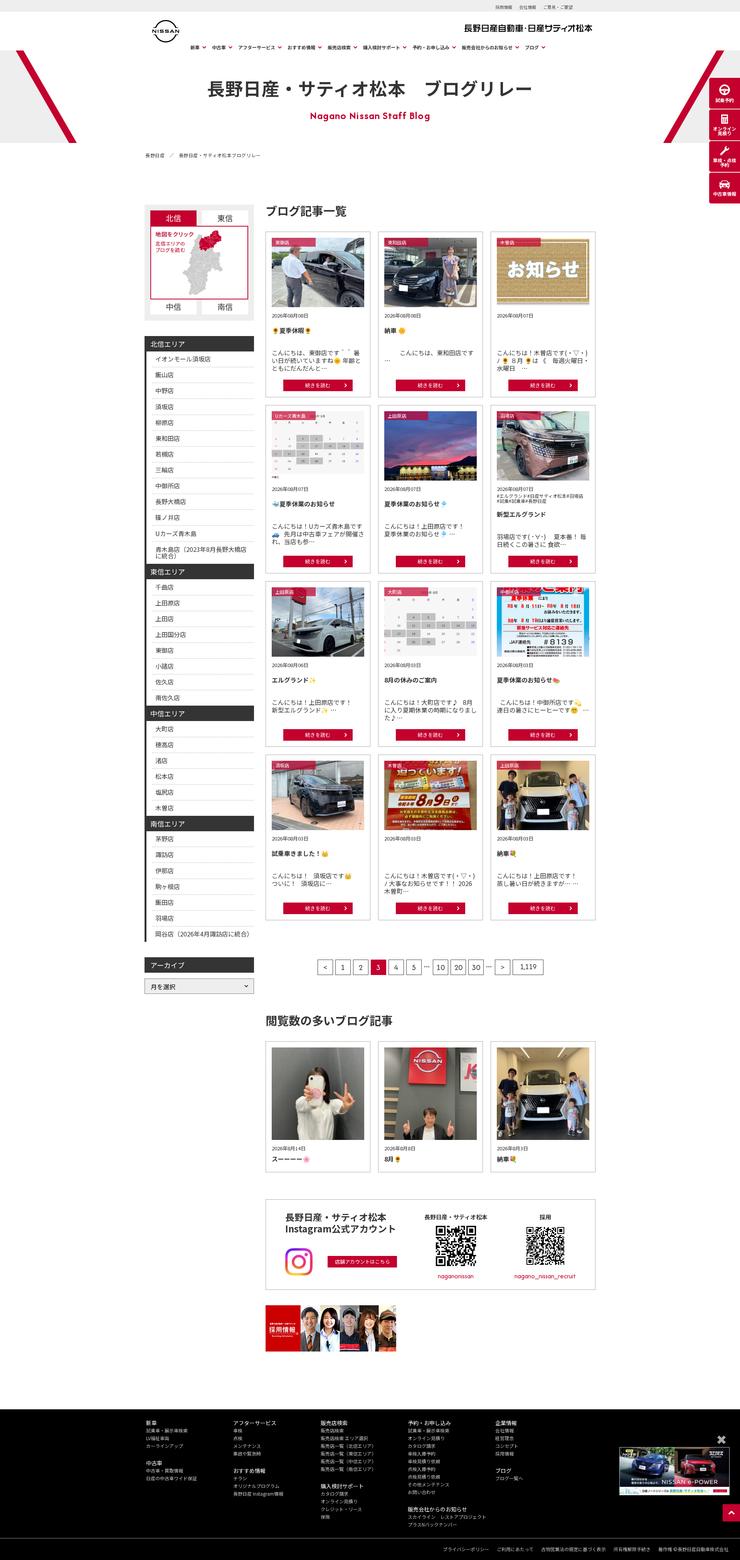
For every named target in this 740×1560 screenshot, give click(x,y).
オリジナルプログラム (256, 1486)
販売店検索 (339, 47)
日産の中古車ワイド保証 (171, 1478)
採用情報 (503, 7)
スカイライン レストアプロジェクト (447, 1516)
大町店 (164, 728)
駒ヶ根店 (167, 886)
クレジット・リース (341, 1509)
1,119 (528, 967)
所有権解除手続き (632, 1549)
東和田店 (167, 438)
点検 (237, 1438)
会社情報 (527, 7)
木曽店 (164, 807)
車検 (237, 1430)
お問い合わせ (422, 1492)
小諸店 (164, 666)
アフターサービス (256, 47)
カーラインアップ (164, 1445)
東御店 (164, 650)
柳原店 (164, 422)
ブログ (532, 47)
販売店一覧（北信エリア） (348, 1445)
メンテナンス (247, 1445)
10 (440, 967)
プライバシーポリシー (466, 1549)
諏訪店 (164, 854)
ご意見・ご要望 (558, 7)
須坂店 (164, 406)
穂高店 (164, 744)
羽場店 (164, 918)
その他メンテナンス (428, 1484)
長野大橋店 (170, 501)
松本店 (164, 776)
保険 (325, 1516)
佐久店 (164, 681)
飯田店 (164, 902)
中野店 (164, 390)
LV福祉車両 (157, 1438)
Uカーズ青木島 (176, 533)
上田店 (164, 618)
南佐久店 (167, 697)
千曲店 (164, 587)
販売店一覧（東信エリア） (348, 1453)
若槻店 (164, 454)
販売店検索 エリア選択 (344, 1438)
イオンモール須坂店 (183, 358)
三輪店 (164, 469)
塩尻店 (164, 792)
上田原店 (167, 602)
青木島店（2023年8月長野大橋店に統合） (201, 553)
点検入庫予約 (422, 1469)
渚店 (161, 760)
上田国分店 (170, 634)
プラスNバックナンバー (432, 1524)
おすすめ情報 (301, 47)
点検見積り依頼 (424, 1476)
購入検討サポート (381, 47)
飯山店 (164, 374)
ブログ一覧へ (509, 1478)
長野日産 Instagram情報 (258, 1493)
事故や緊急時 (247, 1453)
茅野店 (164, 838)
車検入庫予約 (422, 1453)
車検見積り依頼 (424, 1461)
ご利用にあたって (515, 1549)
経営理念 (504, 1438)
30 (476, 967)
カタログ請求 (334, 1493)
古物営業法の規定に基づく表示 (573, 1549)
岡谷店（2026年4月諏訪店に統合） (204, 933)
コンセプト (506, 1445)
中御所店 (167, 485)
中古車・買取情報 (164, 1470)
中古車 (219, 47)
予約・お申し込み (430, 47)
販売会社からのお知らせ (487, 47)
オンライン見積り (339, 1501)
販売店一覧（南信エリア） (348, 1469)
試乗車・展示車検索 (167, 1430)
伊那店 (164, 870)
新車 (195, 47)
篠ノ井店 (167, 517)
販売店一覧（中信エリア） (348, 1461)
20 (458, 967)
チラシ (240, 1478)
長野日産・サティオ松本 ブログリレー (370, 88)
